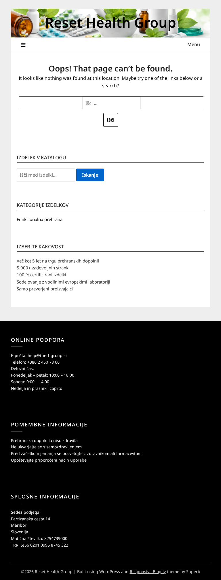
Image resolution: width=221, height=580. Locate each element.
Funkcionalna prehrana (39, 219)
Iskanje (90, 175)
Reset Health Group (110, 22)
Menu (193, 44)
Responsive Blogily (148, 571)
